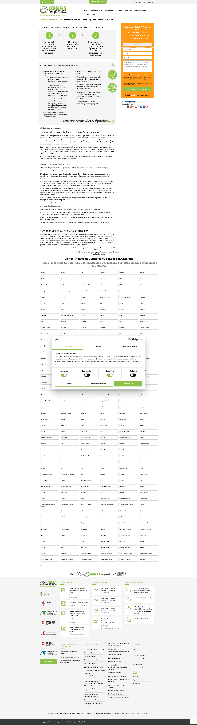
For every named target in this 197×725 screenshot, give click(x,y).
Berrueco (103, 315)
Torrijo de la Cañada (145, 529)
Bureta (122, 327)
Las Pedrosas (143, 401)
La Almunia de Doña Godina (107, 395)
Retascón (83, 492)
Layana (43, 407)
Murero (63, 456)
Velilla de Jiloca (104, 547)
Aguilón (122, 272)
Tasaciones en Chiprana (91, 700)
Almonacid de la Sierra (126, 291)
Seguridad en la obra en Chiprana (118, 697)
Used (62, 541)
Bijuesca (142, 315)
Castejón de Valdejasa (47, 346)
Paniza (142, 468)
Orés (82, 468)
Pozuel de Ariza (45, 486)
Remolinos (64, 492)
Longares (83, 413)
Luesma (102, 419)
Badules (63, 309)
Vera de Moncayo (125, 547)
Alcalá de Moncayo (66, 285)
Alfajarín (122, 285)
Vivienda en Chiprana (115, 654)
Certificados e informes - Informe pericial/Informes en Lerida (78, 590)
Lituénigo (43, 413)
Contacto (142, 2)
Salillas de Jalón (104, 498)
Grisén (43, 388)
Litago (141, 407)
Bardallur (142, 309)
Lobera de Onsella (66, 413)
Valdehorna (123, 541)
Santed (142, 504)
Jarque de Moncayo (46, 395)
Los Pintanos (143, 413)
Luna (141, 419)
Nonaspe (43, 462)
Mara (101, 431)
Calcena (122, 333)
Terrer (63, 523)
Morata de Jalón (144, 443)
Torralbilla (44, 529)
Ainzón (142, 272)
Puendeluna (123, 486)
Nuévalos (103, 462)
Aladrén (43, 279)
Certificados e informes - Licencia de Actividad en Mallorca (77, 629)
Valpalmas (44, 547)
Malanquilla (103, 425)
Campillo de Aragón (46, 340)
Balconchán (103, 309)
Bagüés (83, 309)
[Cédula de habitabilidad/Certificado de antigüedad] (96, 620)
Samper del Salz (144, 498)
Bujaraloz (83, 327)
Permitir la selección (98, 384)
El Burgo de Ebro (144, 358)
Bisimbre (63, 321)
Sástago (63, 511)
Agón (82, 272)
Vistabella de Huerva (125, 559)
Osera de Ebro (124, 468)
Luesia (82, 419)
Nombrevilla (143, 456)
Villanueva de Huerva (146, 553)
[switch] (87, 375)
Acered (63, 272)
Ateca (141, 303)
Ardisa (43, 303)
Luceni (63, 419)
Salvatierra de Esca (125, 498)
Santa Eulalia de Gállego (126, 504)
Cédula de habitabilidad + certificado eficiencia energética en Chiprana (94, 683)
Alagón (63, 279)
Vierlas (142, 547)
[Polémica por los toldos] (129, 620)
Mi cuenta (48, 661)
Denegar (69, 384)
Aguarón (102, 272)
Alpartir (142, 291)
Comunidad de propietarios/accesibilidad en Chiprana (117, 667)
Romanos (122, 492)
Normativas (136, 683)
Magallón (63, 425)
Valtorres (63, 547)
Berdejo (83, 315)
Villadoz (43, 553)
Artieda (83, 303)
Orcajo (43, 468)
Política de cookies (88, 722)
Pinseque (63, 480)
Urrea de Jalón (144, 535)
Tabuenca (103, 517)
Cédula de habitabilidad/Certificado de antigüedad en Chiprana (93, 676)
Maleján (122, 425)
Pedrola (102, 474)
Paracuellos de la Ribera (67, 474)
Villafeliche (64, 553)
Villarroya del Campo (106, 559)
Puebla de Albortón (105, 486)
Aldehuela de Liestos (106, 285)
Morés (63, 450)
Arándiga (142, 297)
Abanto (43, 272)
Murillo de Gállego (86, 456)
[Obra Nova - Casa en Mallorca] (64, 604)
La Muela (142, 395)
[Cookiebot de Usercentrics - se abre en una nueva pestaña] (130, 339)
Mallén (142, 425)
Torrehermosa (65, 529)
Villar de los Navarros (67, 559)
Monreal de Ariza (85, 443)
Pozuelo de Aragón (66, 486)
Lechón (83, 407)
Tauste (43, 523)
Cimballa (43, 352)
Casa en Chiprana (89, 653)
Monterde (103, 443)
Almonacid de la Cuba (106, 291)
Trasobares (84, 535)
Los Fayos (123, 413)
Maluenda (63, 431)
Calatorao (103, 333)
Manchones (84, 431)
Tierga (82, 523)
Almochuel (84, 291)
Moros (82, 450)
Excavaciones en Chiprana (116, 690)
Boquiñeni (83, 321)
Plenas (122, 480)
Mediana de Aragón (46, 437)
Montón (122, 443)
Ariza (62, 303)
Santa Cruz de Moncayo (106, 504)
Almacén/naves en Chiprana (93, 660)
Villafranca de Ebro (86, 553)
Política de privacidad (138, 75)
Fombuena (44, 376)
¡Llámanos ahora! (47, 2)
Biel (121, 315)
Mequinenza (64, 437)
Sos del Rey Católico (86, 517)
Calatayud (83, 333)
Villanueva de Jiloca (46, 559)
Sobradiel (63, 517)
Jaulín (62, 395)
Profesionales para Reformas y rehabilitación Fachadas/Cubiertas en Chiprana (98, 249)
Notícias (135, 676)
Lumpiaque (123, 419)
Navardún (103, 456)
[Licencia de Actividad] (96, 590)
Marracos (142, 431)
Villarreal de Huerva (86, 559)
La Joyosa (122, 395)
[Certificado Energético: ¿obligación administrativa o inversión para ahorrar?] (129, 590)
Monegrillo (44, 443)
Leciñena (102, 407)
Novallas (63, 462)
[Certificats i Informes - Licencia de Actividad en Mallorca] (64, 629)
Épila (141, 364)
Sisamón (43, 517)
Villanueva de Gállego (126, 553)
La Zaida (63, 401)
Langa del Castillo (105, 401)
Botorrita (142, 321)
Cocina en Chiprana (114, 661)
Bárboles (122, 309)
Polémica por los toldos (141, 618)
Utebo (82, 541)
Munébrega (44, 456)
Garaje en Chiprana (90, 656)
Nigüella (122, 456)
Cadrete (63, 333)
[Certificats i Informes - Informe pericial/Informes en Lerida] (64, 590)
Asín (101, 303)
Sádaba (82, 498)
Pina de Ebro (44, 480)
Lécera (63, 407)
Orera (62, 468)
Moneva (63, 443)
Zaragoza (142, 559)
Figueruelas (143, 370)
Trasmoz (63, 535)
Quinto (43, 492)
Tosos (42, 535)
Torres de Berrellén (125, 529)
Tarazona (142, 517)
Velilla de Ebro (84, 547)
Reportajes (136, 680)
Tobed (102, 523)
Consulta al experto (139, 655)
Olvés (141, 462)
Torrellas (102, 529)
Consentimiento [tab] (67, 347)
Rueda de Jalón (144, 492)
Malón (43, 431)
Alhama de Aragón (66, 291)
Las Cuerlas (123, 401)
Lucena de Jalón (45, 419)
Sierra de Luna (124, 511)
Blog (135, 2)
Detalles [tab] (98, 347)
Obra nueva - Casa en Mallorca (78, 602)
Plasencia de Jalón (86, 480)
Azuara (43, 309)
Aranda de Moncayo (125, 297)
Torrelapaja (84, 529)
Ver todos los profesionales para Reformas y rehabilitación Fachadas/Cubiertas (97, 253)
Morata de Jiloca (45, 450)
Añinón (83, 297)
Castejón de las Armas (146, 340)
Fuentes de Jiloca (144, 376)
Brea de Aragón (45, 327)
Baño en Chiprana (114, 658)
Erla (42, 370)
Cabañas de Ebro (144, 327)
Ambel (43, 297)
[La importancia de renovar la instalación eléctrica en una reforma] (129, 599)
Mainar (83, 425)
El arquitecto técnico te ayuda (69, 657)
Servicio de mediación (139, 668)
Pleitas (102, 480)
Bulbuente (103, 327)
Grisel (141, 382)
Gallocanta (44, 382)
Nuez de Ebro (124, 462)
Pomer (142, 480)
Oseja (102, 468)
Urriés (43, 541)
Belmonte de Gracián (67, 315)
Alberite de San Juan (105, 279)
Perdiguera (123, 474)
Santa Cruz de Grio (86, 504)
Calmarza (142, 333)
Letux (121, 407)
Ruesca (43, 498)
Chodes (142, 346)
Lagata (82, 401)
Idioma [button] (150, 2)
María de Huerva (124, 431)
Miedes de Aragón (125, 437)
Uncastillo (103, 535)
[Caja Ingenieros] (129, 100)
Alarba (82, 279)
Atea (121, 303)
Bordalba (102, 321)
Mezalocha (103, 437)
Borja (121, 321)
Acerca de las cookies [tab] (129, 347)
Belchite (43, 315)
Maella (43, 425)
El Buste (43, 364)
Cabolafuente (45, 333)
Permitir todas (128, 384)
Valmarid (142, 541)
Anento (63, 297)
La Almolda (84, 395)
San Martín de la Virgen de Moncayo (48, 505)
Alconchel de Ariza (86, 285)
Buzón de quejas (138, 664)
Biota (42, 321)
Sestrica (102, 511)
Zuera (42, 566)
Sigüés (142, 511)
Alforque (43, 291)
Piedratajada (143, 474)
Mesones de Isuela (86, 437)
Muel (141, 450)
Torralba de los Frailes (126, 523)
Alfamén (142, 285)
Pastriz (82, 474)
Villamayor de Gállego (106, 553)
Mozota (122, 450)
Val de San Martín (105, 541)
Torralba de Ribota (145, 523)
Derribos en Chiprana (115, 694)
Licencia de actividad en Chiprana (94, 670)
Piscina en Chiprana (90, 663)
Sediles (83, 511)
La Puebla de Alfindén (47, 401)
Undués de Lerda (125, 535)
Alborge (142, 279)
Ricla (101, 492)
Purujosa (142, 486)
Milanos (142, 437)
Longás (102, 413)
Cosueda (43, 358)
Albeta (122, 279)
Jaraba (141, 388)
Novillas (83, 462)
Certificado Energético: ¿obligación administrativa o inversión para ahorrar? (142, 590)
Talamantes (123, 517)
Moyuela (102, 450)
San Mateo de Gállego (67, 504)
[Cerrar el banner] (141, 340)
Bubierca (63, 327)
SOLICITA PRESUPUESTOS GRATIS (137, 89)
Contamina (143, 352)
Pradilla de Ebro (85, 486)
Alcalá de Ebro (45, 285)
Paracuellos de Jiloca (47, 474)
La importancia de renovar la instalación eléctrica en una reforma (142, 600)
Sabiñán (63, 498)
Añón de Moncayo (105, 297)
